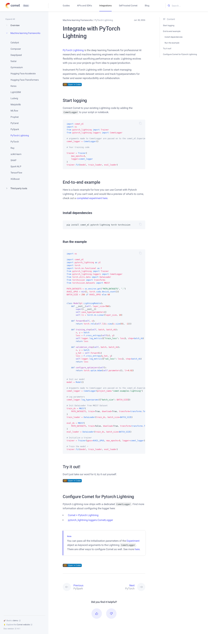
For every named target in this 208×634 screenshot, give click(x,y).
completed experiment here (92, 198)
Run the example (172, 43)
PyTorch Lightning (73, 50)
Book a (11, 620)
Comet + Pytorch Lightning (83, 515)
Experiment (133, 540)
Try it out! (167, 48)
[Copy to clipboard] (140, 123)
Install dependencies (173, 37)
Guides (66, 5)
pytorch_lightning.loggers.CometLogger (90, 520)
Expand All (10, 19)
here (137, 549)
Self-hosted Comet (128, 5)
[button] (96, 613)
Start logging (168, 25)
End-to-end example (171, 31)
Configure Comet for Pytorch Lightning (180, 54)
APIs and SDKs (84, 5)
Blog (147, 5)
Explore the (17, 624)
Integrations (105, 5)
